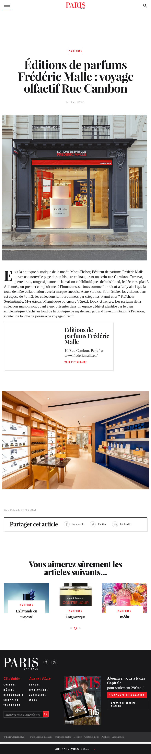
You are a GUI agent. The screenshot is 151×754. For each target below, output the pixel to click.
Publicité (105, 736)
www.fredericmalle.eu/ (81, 355)
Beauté (34, 684)
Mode (33, 699)
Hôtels (9, 689)
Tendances (12, 705)
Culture (10, 684)
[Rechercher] (145, 5)
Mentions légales (63, 736)
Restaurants (14, 694)
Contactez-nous (91, 736)
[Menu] (6, 5)
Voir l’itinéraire (75, 362)
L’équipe (78, 736)
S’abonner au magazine (127, 695)
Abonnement (118, 736)
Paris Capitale (12, 736)
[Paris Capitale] (75, 5)
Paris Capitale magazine (41, 736)
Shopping (11, 699)
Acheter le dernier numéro (123, 705)
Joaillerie (37, 694)
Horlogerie (38, 689)
